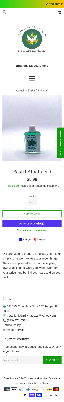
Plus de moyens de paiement (32, 230)
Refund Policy (11, 325)
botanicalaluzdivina (37, 378)
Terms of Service (13, 329)
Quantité (32, 196)
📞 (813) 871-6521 (14, 320)
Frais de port (13, 185)
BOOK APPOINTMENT (60, 143)
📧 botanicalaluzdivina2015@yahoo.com (29, 315)
